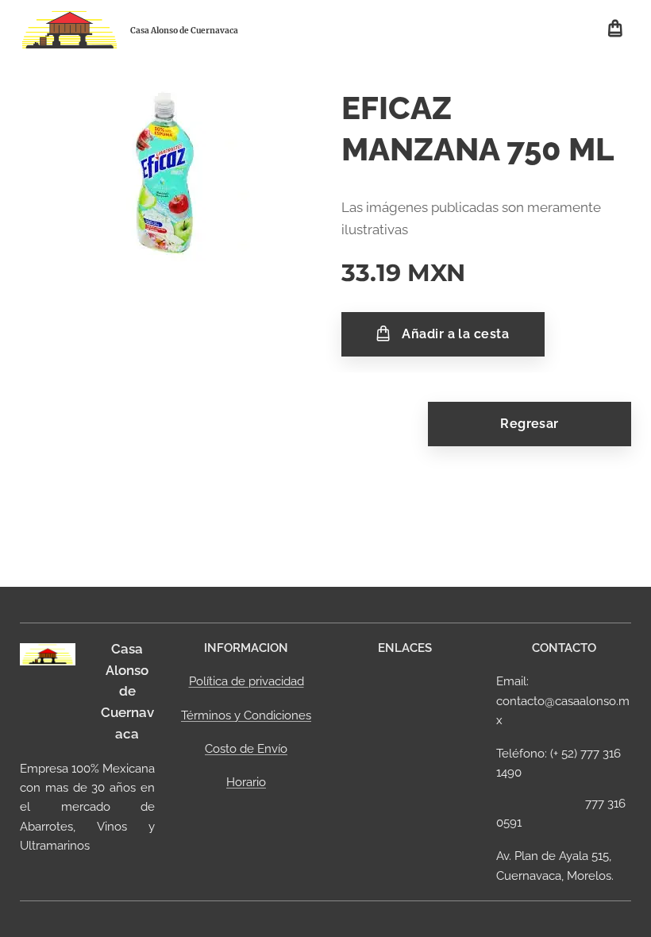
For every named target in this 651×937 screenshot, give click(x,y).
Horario (246, 782)
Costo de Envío (246, 749)
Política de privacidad (246, 681)
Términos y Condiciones (246, 715)
